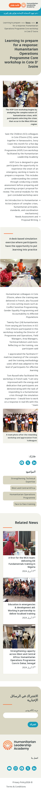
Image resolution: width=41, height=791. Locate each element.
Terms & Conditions (16, 786)
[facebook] (21, 768)
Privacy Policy (19, 782)
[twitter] (28, 768)
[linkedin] (34, 768)
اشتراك (33, 724)
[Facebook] (21, 462)
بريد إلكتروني (31, 710)
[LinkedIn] (34, 462)
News (28, 22)
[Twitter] (28, 462)
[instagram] (15, 768)
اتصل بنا (34, 758)
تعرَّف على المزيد (10, 13)
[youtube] (9, 768)
